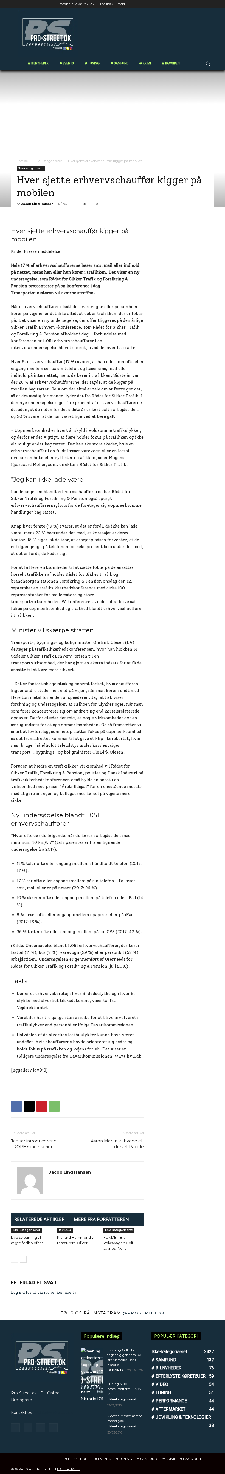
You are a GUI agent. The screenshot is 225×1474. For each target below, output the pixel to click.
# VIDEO (65, 1230)
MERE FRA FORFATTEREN (101, 1219)
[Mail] (40, 1427)
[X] (196, 4)
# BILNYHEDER (77, 1459)
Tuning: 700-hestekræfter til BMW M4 (124, 1389)
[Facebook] (180, 4)
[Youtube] (211, 4)
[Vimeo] (203, 4)
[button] (207, 63)
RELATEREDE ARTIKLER (39, 1219)
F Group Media (68, 1469)
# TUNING (124, 1459)
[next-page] (23, 1259)
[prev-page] (14, 1259)
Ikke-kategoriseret (48, 161)
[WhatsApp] (54, 1106)
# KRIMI (168, 1459)
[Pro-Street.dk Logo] (48, 33)
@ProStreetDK (144, 1313)
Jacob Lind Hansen (37, 204)
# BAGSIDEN (190, 1459)
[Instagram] (188, 4)
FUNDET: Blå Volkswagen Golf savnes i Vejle (118, 1242)
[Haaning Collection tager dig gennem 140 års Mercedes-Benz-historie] (92, 1375)
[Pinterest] (41, 1106)
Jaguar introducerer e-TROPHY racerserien (34, 1143)
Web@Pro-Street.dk (53, 1412)
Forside (22, 161)
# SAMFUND (147, 1459)
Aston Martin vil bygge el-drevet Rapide (117, 1143)
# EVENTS (116, 1370)
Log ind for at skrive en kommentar (44, 1292)
